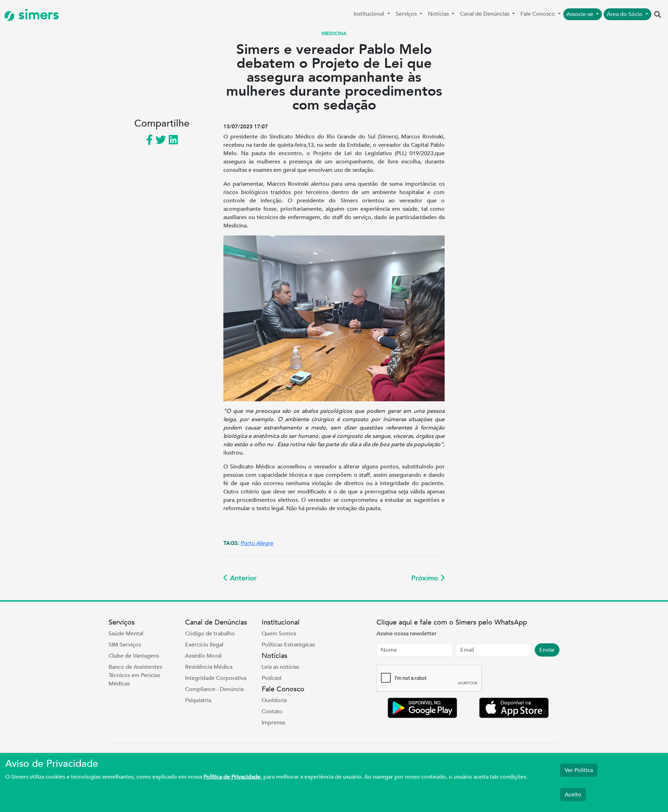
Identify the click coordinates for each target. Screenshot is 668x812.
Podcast (272, 678)
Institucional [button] (369, 14)
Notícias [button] (439, 14)
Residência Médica (208, 667)
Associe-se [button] (580, 14)
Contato (272, 711)
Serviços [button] (407, 14)
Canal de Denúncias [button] (485, 14)
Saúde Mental (126, 633)
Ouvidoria (274, 700)
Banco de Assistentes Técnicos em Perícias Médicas (135, 675)
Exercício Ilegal (204, 645)
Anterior (242, 578)
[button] (657, 15)
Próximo (425, 578)
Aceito (573, 794)
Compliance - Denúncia (214, 689)
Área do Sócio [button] (625, 14)
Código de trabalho (210, 633)
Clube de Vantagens (134, 656)
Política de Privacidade (232, 777)
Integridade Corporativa (215, 678)
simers (37, 14)
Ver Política (579, 770)
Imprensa (273, 722)
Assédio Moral (203, 656)
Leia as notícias (280, 667)
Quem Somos (279, 633)
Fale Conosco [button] (538, 14)
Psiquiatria (198, 700)
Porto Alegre (257, 543)
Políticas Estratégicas (288, 645)
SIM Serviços (125, 645)
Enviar (547, 650)
